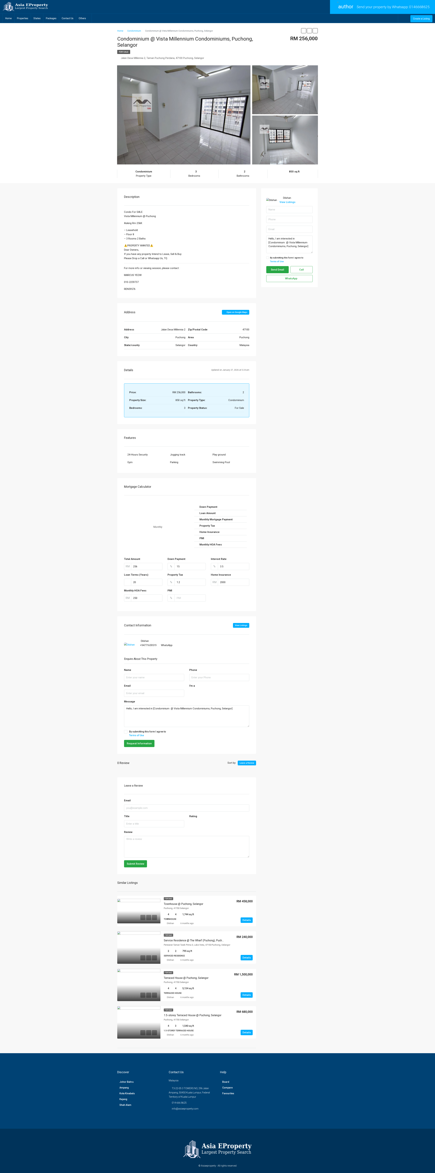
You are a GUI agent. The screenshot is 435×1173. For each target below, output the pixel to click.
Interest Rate (219, 559)
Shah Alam (125, 1105)
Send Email (277, 269)
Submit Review (135, 863)
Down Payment (176, 559)
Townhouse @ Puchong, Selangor (183, 904)
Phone (193, 670)
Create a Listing (421, 18)
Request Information (139, 743)
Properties (22, 18)
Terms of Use (136, 735)
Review (128, 832)
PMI (170, 590)
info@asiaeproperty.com (185, 1108)
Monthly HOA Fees (135, 590)
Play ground (219, 454)
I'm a (192, 685)
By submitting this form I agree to (147, 733)
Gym (130, 462)
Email (127, 685)
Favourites (228, 1093)
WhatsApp (166, 645)
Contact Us (67, 18)
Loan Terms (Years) (136, 574)
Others (82, 18)
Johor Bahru (126, 1082)
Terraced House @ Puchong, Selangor (186, 978)
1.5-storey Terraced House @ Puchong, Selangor (192, 1015)
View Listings (241, 625)
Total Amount (132, 559)
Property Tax (175, 574)
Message (129, 701)
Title (126, 816)
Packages (51, 18)
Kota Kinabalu (127, 1093)
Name (127, 670)
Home (8, 18)
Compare (227, 1087)
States (37, 18)
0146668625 (419, 7)
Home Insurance (221, 574)
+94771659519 (148, 645)
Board (225, 1082)
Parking (174, 462)
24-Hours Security (137, 454)
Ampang (124, 1087)
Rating (193, 816)
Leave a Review (247, 763)
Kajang (123, 1099)
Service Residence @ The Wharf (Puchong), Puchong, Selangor (201, 940)
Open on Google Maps (236, 312)
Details (246, 920)
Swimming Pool (221, 462)
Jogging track (177, 454)
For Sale (123, 52)
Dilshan (170, 923)
